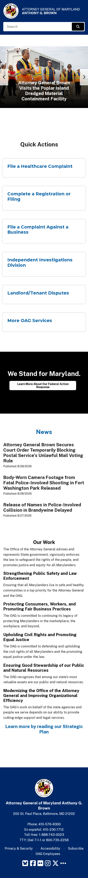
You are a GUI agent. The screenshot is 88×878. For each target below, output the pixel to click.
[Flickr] (40, 863)
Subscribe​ (75, 848)
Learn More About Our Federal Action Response (43, 385)
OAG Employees (48, 854)
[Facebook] (33, 863)
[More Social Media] (63, 863)
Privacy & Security (19, 848)
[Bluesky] (25, 863)
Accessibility (50, 848)
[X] (55, 863)
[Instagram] (48, 863)
